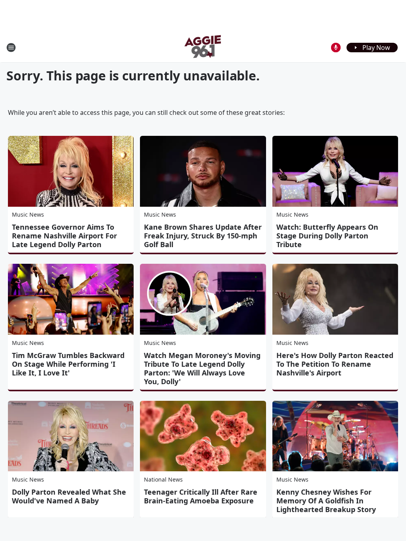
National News (163, 479)
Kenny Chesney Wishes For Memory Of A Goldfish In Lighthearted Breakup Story (326, 501)
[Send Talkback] (336, 47)
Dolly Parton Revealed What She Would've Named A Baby (69, 496)
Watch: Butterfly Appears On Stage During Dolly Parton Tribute (327, 236)
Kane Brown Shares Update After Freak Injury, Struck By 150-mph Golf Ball (203, 236)
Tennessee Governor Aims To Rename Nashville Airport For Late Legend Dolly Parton (64, 236)
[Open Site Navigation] (11, 47)
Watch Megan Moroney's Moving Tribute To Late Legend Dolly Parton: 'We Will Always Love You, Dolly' (202, 368)
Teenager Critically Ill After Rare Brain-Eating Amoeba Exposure (200, 496)
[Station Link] (203, 47)
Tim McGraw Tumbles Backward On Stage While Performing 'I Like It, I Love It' (68, 364)
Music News (28, 214)
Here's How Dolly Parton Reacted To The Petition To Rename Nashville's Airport (334, 364)
